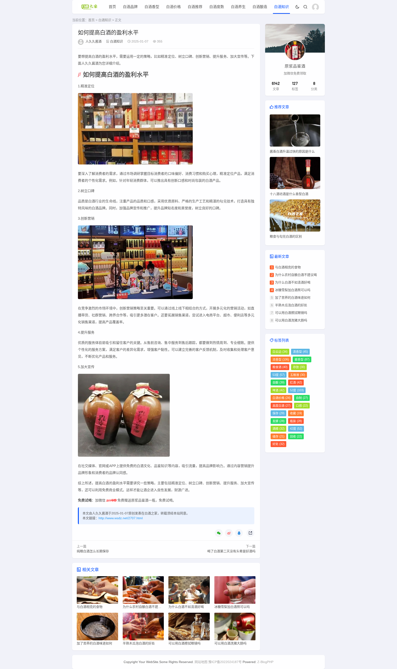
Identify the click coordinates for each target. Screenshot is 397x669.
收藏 (296, 413)
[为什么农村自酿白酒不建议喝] (143, 591)
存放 (299, 367)
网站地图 (201, 662)
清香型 (300, 351)
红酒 (296, 382)
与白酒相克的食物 (288, 267)
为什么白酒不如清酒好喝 (292, 282)
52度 (297, 390)
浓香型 (280, 359)
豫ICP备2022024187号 (225, 662)
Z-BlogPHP (265, 662)
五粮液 (297, 375)
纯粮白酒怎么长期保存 (93, 551)
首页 (112, 7)
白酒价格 (173, 7)
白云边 (279, 351)
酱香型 (302, 359)
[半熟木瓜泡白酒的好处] (143, 628)
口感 (302, 405)
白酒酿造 (259, 7)
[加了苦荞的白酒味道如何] (97, 628)
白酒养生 (238, 7)
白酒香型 (152, 7)
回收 (296, 436)
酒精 (278, 428)
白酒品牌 (130, 7)
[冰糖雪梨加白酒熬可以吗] (235, 591)
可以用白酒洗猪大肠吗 (291, 320)
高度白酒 (281, 405)
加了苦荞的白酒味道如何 (292, 297)
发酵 (278, 421)
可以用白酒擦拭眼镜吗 (291, 313)
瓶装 (296, 421)
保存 (278, 413)
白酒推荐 (195, 7)
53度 (278, 375)
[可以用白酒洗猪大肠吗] (235, 628)
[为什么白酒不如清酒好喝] (189, 591)
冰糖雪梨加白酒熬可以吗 (292, 290)
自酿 (278, 382)
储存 (278, 436)
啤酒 (278, 390)
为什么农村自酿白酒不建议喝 (296, 275)
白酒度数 (216, 7)
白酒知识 (281, 7)
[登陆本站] (315, 7)
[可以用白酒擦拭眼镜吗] (189, 628)
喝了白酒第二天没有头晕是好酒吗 (231, 551)
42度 (296, 428)
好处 (278, 444)
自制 (302, 398)
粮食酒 (279, 367)
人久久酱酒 (93, 41)
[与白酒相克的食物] (97, 591)
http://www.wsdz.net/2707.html (121, 518)
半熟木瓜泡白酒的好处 (291, 305)
